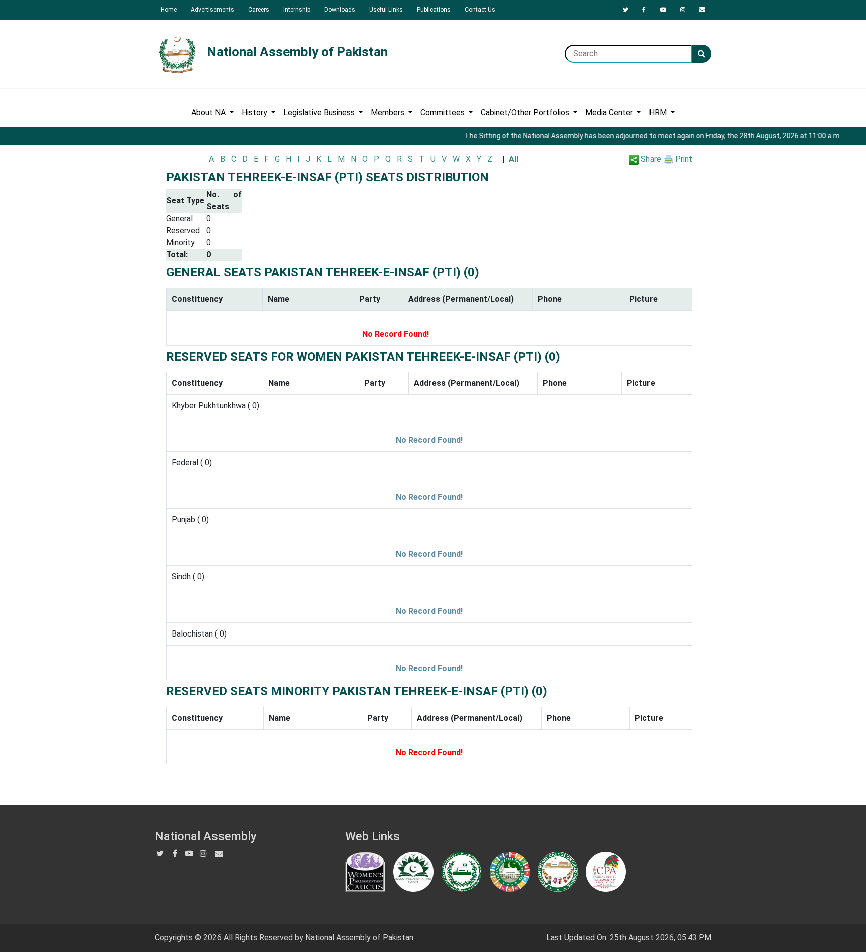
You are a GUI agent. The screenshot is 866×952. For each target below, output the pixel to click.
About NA (209, 112)
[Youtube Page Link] (663, 9)
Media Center (610, 112)
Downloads (339, 9)
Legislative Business (320, 112)
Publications (434, 9)
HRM (659, 112)
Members (388, 112)
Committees (443, 112)
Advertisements (212, 9)
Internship (296, 9)
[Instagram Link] (682, 9)
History (255, 112)
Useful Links (386, 9)
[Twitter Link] (625, 9)
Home (169, 9)
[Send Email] (702, 9)
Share (650, 159)
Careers (258, 9)
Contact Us (480, 9)
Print (682, 159)
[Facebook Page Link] (644, 9)
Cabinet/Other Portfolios (526, 112)
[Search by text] (701, 54)
